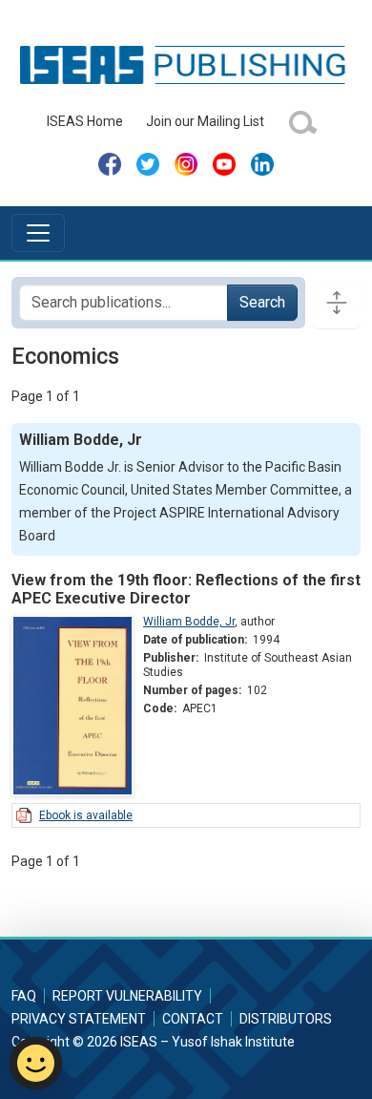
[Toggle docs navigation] (337, 302)
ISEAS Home (85, 121)
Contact (192, 1018)
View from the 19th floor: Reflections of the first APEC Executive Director (186, 589)
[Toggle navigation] (38, 233)
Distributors (285, 1018)
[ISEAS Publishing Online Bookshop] (186, 64)
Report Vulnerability (127, 996)
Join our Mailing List (205, 121)
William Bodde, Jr (189, 621)
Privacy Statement (78, 1018)
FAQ (23, 996)
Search (262, 302)
